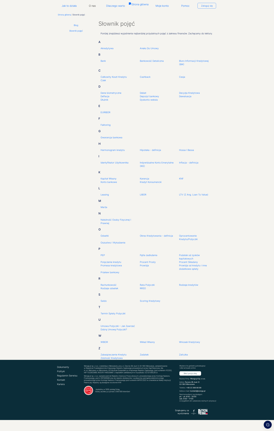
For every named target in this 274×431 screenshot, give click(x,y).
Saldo (104, 300)
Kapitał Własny (108, 178)
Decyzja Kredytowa (189, 92)
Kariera (61, 384)
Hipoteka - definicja (150, 150)
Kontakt (61, 379)
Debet (143, 92)
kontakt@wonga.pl (197, 391)
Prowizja (144, 265)
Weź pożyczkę (190, 373)
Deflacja (105, 96)
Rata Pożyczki (147, 284)
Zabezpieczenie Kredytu (113, 354)
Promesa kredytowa (111, 265)
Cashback (145, 76)
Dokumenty (63, 367)
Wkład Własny (147, 342)
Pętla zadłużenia (148, 255)
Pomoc (185, 5)
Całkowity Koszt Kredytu (114, 76)
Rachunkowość (108, 284)
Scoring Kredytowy (150, 300)
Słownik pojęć (76, 30)
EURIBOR (105, 112)
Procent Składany (188, 262)
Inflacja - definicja (188, 162)
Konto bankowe (109, 182)
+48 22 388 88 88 (193, 388)
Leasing (105, 194)
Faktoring (106, 124)
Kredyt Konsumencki (151, 182)
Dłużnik (104, 99)
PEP (103, 255)
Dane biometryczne (111, 92)
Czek (103, 80)
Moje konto (162, 5)
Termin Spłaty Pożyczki (113, 313)
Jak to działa (69, 5)
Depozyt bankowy (149, 96)
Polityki (61, 371)
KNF (181, 178)
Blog (76, 25)
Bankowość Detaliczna (152, 60)
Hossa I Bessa (186, 150)
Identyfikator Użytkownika (114, 162)
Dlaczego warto (115, 5)
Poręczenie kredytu (111, 262)
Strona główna (64, 14)
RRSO (143, 288)
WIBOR (104, 342)
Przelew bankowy (110, 272)
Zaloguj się (207, 5)
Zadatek (144, 354)
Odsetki (105, 235)
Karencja (144, 178)
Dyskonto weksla (149, 99)
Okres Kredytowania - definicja (156, 235)
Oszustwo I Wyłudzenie (113, 242)
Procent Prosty (148, 262)
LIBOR (143, 194)
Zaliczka (183, 354)
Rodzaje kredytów (188, 284)
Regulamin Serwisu (67, 375)
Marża (104, 207)
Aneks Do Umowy (149, 48)
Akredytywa (107, 48)
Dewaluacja (185, 96)
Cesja (182, 76)
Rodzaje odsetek (109, 288)
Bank (103, 60)
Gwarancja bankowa (111, 137)
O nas (92, 5)
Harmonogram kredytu (113, 150)
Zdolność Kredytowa (112, 358)
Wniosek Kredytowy (189, 342)
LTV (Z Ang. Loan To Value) (193, 194)
